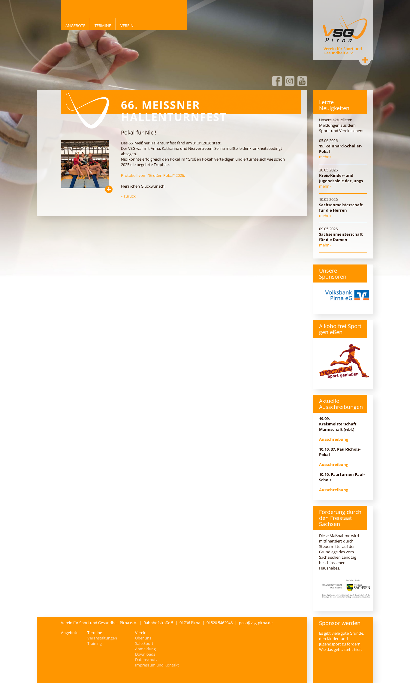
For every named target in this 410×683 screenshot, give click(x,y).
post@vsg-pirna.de (256, 622)
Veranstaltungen (102, 638)
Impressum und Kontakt (157, 665)
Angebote (75, 25)
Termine (103, 25)
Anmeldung (145, 648)
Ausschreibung (333, 439)
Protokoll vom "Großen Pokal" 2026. (153, 175)
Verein (127, 25)
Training (94, 643)
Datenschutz (146, 659)
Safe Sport (144, 643)
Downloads (145, 654)
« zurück (128, 196)
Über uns (143, 638)
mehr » (325, 156)
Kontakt (364, 59)
